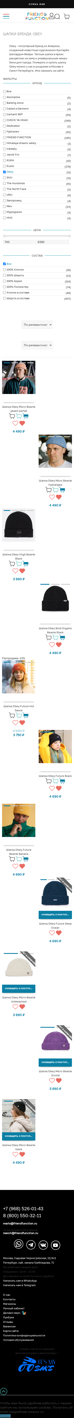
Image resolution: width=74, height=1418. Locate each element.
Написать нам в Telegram (19, 1285)
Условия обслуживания (18, 1340)
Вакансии (9, 1326)
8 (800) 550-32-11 (22, 1215)
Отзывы (8, 1321)
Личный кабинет (13, 1308)
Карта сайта (10, 1330)
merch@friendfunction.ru (20, 1233)
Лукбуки (8, 1317)
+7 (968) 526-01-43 (23, 1208)
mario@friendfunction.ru (20, 1223)
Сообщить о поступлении (57, 915)
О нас (6, 1294)
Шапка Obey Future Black (55, 776)
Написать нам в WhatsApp (20, 1280)
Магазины (9, 1303)
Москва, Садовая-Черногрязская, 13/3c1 (29, 1258)
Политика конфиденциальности (24, 1335)
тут (42, 1411)
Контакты (9, 1299)
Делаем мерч (12, 1312)
